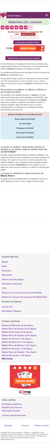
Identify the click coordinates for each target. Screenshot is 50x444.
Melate (5, 261)
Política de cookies (41, 425)
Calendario (8, 425)
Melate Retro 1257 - (25, 21)
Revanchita (7, 274)
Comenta (25, 425)
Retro (4, 266)
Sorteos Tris (7, 306)
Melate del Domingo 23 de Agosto (17, 331)
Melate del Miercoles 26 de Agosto (17, 325)
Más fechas (7, 358)
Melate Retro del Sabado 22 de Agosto (19, 335)
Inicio (4, 287)
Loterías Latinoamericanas (14, 415)
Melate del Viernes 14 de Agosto (16, 355)
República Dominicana (12, 407)
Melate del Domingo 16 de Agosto (17, 348)
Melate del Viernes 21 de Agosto (16, 338)
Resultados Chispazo (11, 310)
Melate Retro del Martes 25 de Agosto (19, 328)
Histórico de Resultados (13, 279)
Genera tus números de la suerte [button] (24, 58)
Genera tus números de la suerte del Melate (22, 292)
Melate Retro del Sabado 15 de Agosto (19, 351)
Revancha (6, 270)
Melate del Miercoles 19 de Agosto (17, 341)
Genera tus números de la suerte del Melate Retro (24, 296)
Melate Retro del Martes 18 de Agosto (19, 345)
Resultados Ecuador (11, 410)
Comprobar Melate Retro (27, 42)
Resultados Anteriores (12, 283)
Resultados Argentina (11, 403)
